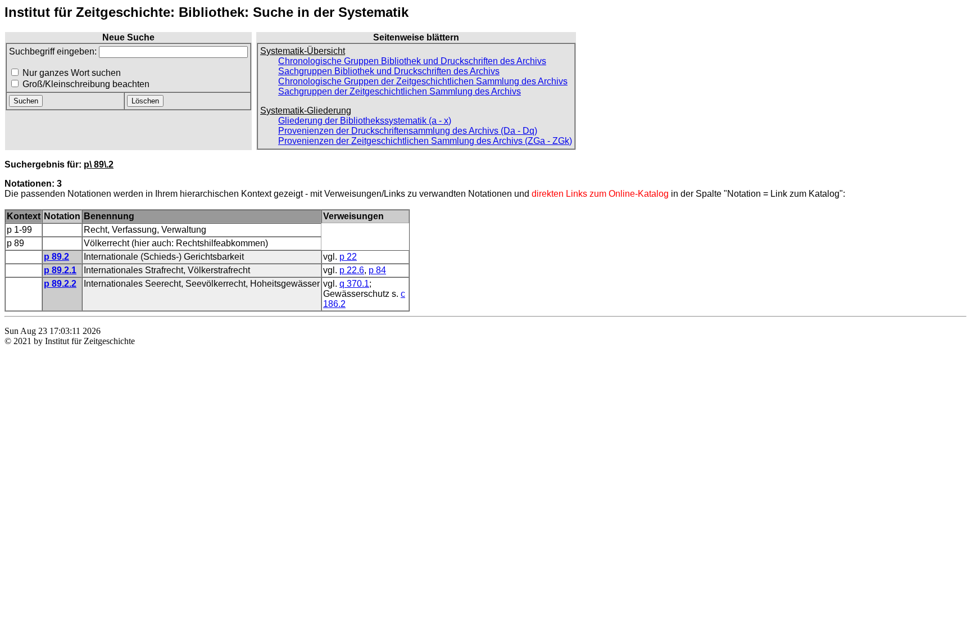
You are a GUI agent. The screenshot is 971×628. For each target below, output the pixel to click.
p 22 (348, 256)
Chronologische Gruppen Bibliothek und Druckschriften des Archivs (412, 61)
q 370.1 (354, 283)
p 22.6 (351, 270)
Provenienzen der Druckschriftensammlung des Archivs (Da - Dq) (407, 130)
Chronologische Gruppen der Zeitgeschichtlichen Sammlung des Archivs (423, 81)
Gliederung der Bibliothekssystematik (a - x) (364, 120)
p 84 (377, 270)
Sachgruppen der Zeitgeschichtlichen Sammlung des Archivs (399, 91)
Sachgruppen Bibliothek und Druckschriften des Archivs (389, 71)
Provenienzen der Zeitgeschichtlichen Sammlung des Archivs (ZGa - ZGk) (425, 141)
